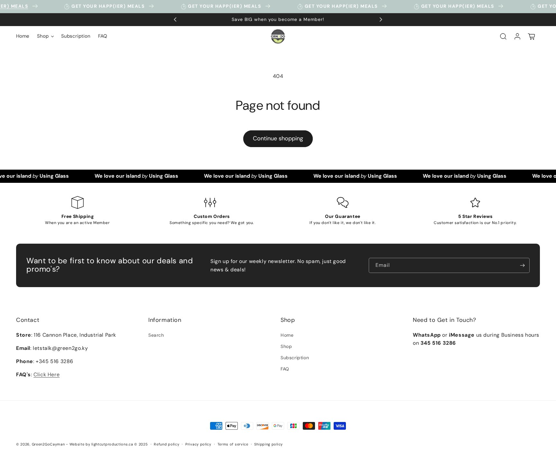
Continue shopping (278, 138)
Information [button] (164, 320)
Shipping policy (268, 444)
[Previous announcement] (175, 20)
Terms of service (233, 444)
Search (156, 335)
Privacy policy (198, 444)
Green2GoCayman (48, 444)
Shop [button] (288, 320)
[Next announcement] (381, 20)
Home (287, 335)
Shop (286, 346)
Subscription (295, 358)
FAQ (285, 369)
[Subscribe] (522, 265)
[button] (45, 36)
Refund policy (166, 444)
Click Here (46, 374)
